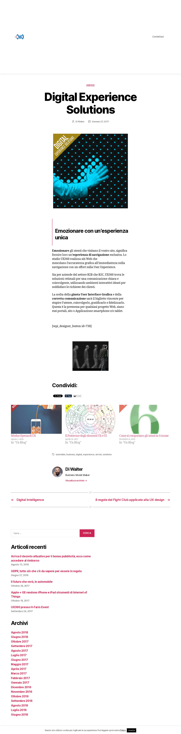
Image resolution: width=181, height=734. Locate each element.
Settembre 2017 (21, 646)
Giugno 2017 (19, 659)
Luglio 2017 (19, 655)
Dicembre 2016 (21, 687)
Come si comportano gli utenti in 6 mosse (144, 436)
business (70, 454)
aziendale (60, 454)
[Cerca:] (44, 533)
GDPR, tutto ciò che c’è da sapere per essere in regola (46, 571)
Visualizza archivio (76, 480)
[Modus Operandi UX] (36, 419)
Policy (123, 730)
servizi (98, 454)
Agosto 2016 (19, 705)
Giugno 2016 (19, 714)
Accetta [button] (131, 730)
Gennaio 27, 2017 (100, 121)
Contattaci (158, 36)
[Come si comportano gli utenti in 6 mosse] (144, 419)
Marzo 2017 (19, 673)
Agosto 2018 (19, 632)
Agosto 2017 (19, 650)
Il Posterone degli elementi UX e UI (86, 436)
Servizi (90, 85)
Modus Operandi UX (23, 436)
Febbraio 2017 (20, 678)
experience (88, 454)
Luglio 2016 (19, 710)
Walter (81, 121)
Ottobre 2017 (19, 641)
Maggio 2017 (19, 664)
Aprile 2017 (18, 669)
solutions (107, 454)
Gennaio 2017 (20, 682)
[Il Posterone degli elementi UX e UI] (90, 419)
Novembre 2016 (21, 691)
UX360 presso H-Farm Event (30, 607)
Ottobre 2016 (20, 696)
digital (79, 454)
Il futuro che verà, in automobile (32, 581)
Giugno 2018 (19, 637)
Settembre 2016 (21, 700)
